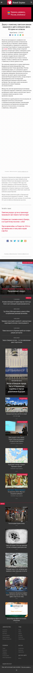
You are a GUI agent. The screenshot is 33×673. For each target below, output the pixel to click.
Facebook (5, 650)
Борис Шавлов (19, 443)
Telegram (5, 652)
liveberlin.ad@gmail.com (23, 171)
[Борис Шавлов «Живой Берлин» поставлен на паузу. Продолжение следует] (16, 294)
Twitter (4, 648)
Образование (21, 639)
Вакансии (5, 631)
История (25, 349)
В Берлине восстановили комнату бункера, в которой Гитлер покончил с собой (15, 220)
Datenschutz (21, 652)
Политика (20, 637)
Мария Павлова (13, 32)
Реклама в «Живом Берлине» (10, 253)
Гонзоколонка (23, 398)
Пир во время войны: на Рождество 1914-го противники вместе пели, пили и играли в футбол (16, 228)
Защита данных (6, 637)
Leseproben (21, 648)
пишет (6, 49)
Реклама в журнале (7, 639)
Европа (25, 449)
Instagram (5, 653)
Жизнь (19, 631)
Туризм (20, 633)
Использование (6, 635)
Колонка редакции (27, 262)
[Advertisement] (16, 166)
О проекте (5, 629)
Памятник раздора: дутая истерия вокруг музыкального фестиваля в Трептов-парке (15, 213)
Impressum (20, 650)
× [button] (16, 670)
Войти (19, 658)
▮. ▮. (19, 416)
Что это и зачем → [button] (26, 667)
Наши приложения (7, 657)
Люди (19, 629)
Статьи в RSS (6, 655)
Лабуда (2, 503)
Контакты (5, 633)
